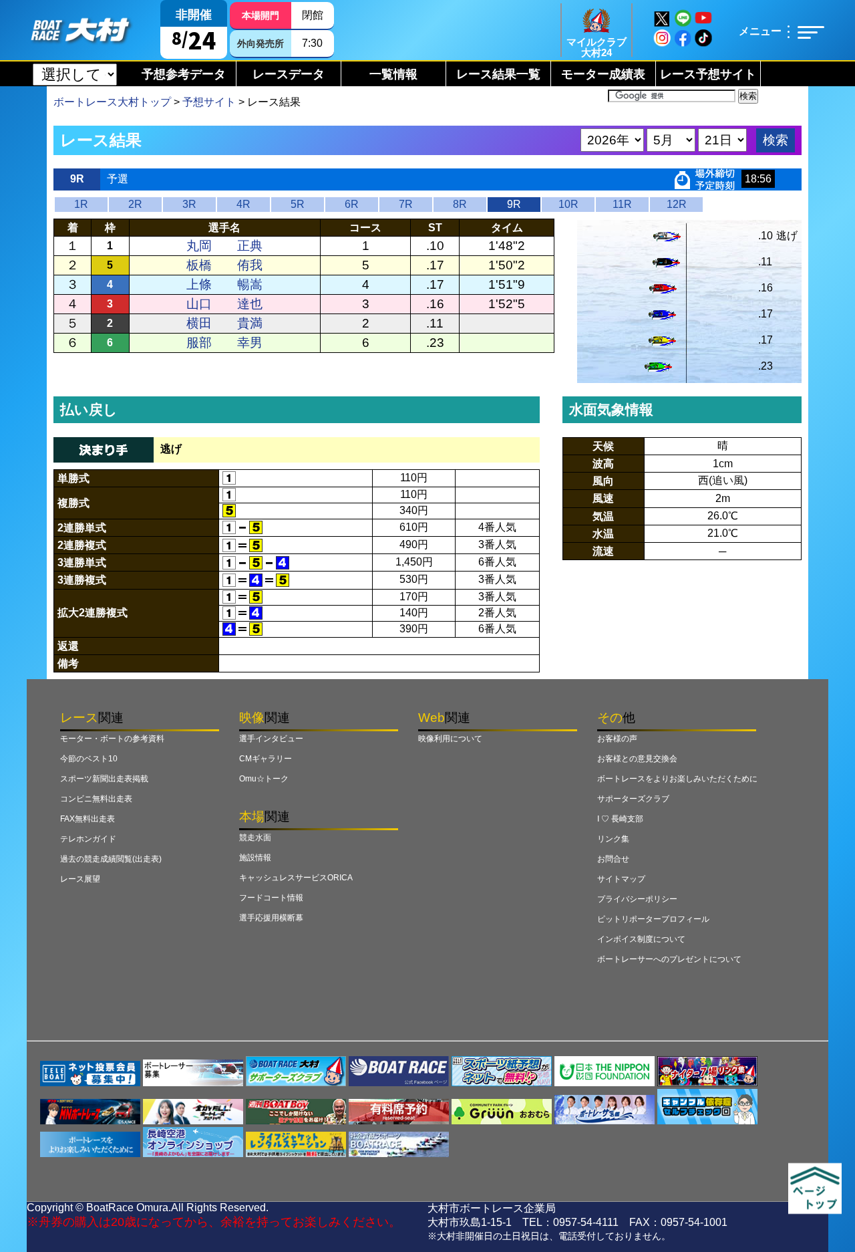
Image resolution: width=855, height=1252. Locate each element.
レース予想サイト (708, 74)
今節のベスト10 (89, 758)
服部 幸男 (224, 343)
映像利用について (450, 738)
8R (460, 204)
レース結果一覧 (498, 74)
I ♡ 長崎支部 (620, 819)
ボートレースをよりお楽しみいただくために (677, 778)
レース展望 (80, 879)
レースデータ (288, 74)
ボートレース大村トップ (112, 102)
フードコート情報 (271, 897)
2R (135, 204)
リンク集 (613, 839)
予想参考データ (184, 74)
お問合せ (613, 859)
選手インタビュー (271, 738)
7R (406, 204)
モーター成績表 (603, 74)
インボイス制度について (641, 939)
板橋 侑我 (224, 265)
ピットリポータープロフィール (653, 919)
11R (622, 204)
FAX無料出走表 (87, 819)
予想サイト (209, 102)
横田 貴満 (224, 323)
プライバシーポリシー (637, 899)
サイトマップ (621, 879)
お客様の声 (617, 738)
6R (352, 204)
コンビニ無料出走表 (96, 798)
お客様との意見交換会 (637, 758)
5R (298, 204)
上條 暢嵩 (224, 284)
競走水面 (255, 837)
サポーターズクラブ (633, 798)
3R (189, 204)
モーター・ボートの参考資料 (112, 738)
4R (243, 204)
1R (81, 204)
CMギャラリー (265, 758)
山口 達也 (224, 304)
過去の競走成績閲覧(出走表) (111, 859)
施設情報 (255, 857)
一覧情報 (393, 74)
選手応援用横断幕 (271, 917)
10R (568, 204)
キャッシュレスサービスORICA (296, 877)
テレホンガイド (88, 839)
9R (514, 204)
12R (677, 204)
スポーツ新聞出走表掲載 (104, 778)
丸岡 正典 (224, 246)
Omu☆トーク (264, 778)
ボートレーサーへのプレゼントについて (669, 959)
